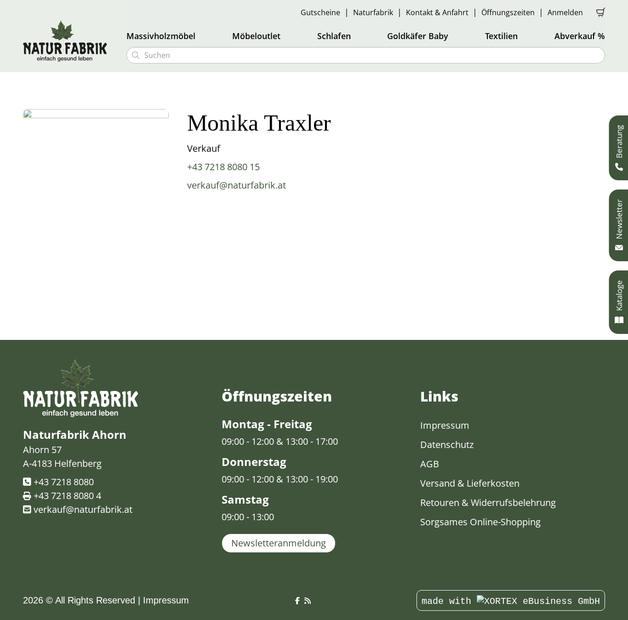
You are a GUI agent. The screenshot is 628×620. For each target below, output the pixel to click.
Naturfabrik (373, 12)
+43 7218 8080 (64, 482)
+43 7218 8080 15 (223, 167)
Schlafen (334, 35)
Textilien (501, 35)
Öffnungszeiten (508, 12)
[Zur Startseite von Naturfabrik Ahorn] (69, 40)
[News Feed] (307, 601)
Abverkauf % (579, 35)
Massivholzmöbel (160, 35)
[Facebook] (297, 601)
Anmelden (565, 12)
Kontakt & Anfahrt (437, 12)
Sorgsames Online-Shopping (480, 522)
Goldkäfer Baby (417, 35)
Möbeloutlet (256, 35)
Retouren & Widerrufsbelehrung (488, 502)
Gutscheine (320, 12)
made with (449, 601)
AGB (429, 464)
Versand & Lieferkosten (470, 483)
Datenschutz (447, 444)
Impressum (444, 425)
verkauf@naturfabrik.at (236, 185)
